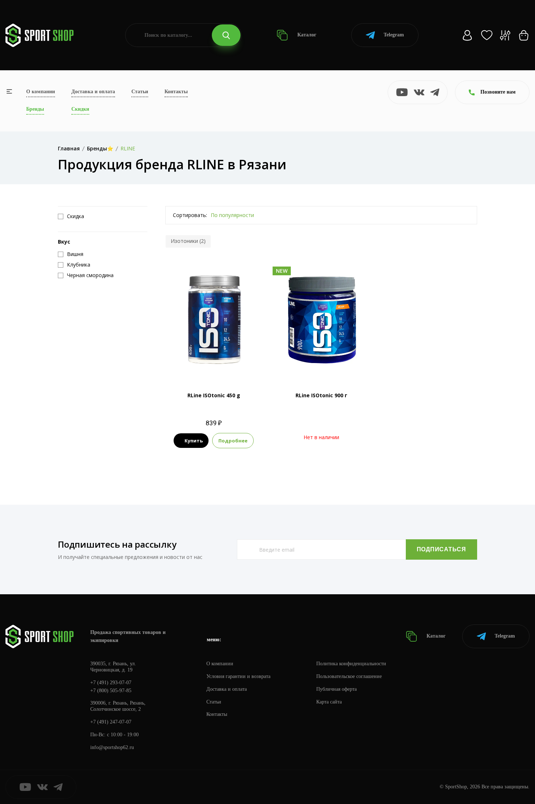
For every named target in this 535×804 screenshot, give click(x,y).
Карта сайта (329, 702)
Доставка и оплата (93, 91)
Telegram (394, 35)
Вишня (200, 353)
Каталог (306, 35)
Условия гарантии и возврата (238, 676)
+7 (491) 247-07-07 (110, 722)
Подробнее (232, 440)
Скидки (80, 109)
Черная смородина (214, 365)
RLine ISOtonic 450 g (213, 395)
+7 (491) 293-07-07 (110, 682)
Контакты (176, 91)
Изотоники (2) (188, 240)
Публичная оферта (336, 689)
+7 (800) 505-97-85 (110, 690)
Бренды (35, 109)
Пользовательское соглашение (349, 676)
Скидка (75, 216)
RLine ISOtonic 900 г (321, 395)
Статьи (139, 91)
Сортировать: (190, 215)
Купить (194, 440)
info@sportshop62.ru (112, 747)
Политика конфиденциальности (351, 663)
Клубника (224, 353)
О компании (40, 91)
